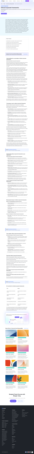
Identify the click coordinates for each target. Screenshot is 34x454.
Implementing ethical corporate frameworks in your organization (13, 43)
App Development (14, 412)
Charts (3, 416)
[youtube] (28, 452)
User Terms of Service (24, 413)
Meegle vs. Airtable (4, 425)
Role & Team (3, 412)
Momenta (13, 433)
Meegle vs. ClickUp (4, 424)
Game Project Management (15, 415)
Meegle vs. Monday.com (5, 423)
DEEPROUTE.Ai (13, 432)
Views (2, 413)
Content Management (14, 417)
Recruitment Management (15, 420)
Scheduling (3, 417)
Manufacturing (13, 419)
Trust (22, 411)
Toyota (13, 434)
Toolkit (3, 415)
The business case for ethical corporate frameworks (12, 42)
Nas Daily (13, 426)
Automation (3, 414)
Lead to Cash (13, 418)
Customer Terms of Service (25, 412)
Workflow (3, 411)
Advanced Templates (14, 421)
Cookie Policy (23, 416)
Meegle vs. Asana (4, 426)
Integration (3, 418)
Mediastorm (13, 429)
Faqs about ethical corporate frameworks (11, 47)
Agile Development (14, 411)
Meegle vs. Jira (4, 422)
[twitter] (30, 452)
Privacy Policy (23, 414)
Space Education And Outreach (12, 149)
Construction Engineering (15, 416)
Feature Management (14, 413)
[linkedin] (27, 452)
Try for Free (17, 317)
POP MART (13, 427)
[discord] (25, 452)
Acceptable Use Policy (24, 415)
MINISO (13, 425)
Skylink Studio (13, 430)
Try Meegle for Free (4, 13)
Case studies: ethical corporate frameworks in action (12, 46)
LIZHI (12, 428)
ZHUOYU (13, 431)
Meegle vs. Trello (4, 427)
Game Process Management (15, 414)
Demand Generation (10, 281)
